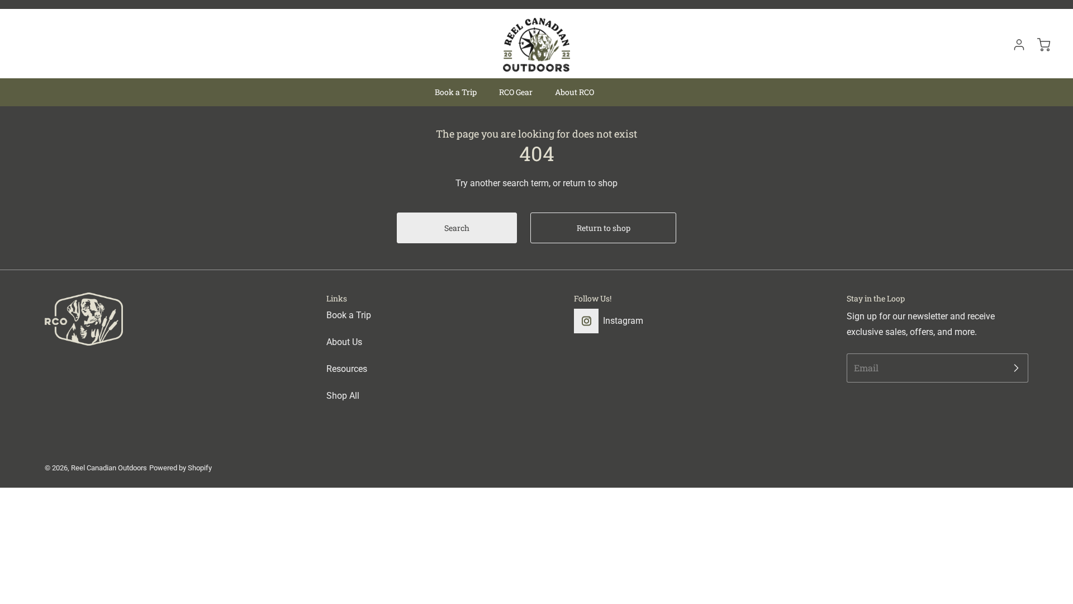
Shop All (342, 395)
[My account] (1013, 44)
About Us (344, 342)
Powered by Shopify (180, 468)
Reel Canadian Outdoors (109, 468)
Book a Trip (348, 315)
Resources (346, 369)
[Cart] (1038, 44)
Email (866, 368)
